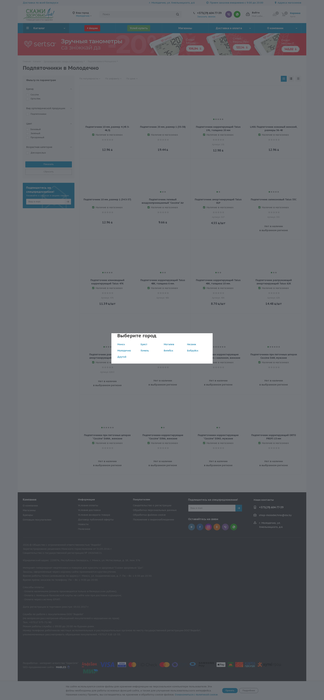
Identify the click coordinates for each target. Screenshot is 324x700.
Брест (144, 344)
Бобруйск (192, 350)
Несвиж (191, 344)
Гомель (145, 350)
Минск (121, 344)
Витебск (168, 350)
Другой (121, 356)
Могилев (169, 344)
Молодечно (124, 350)
